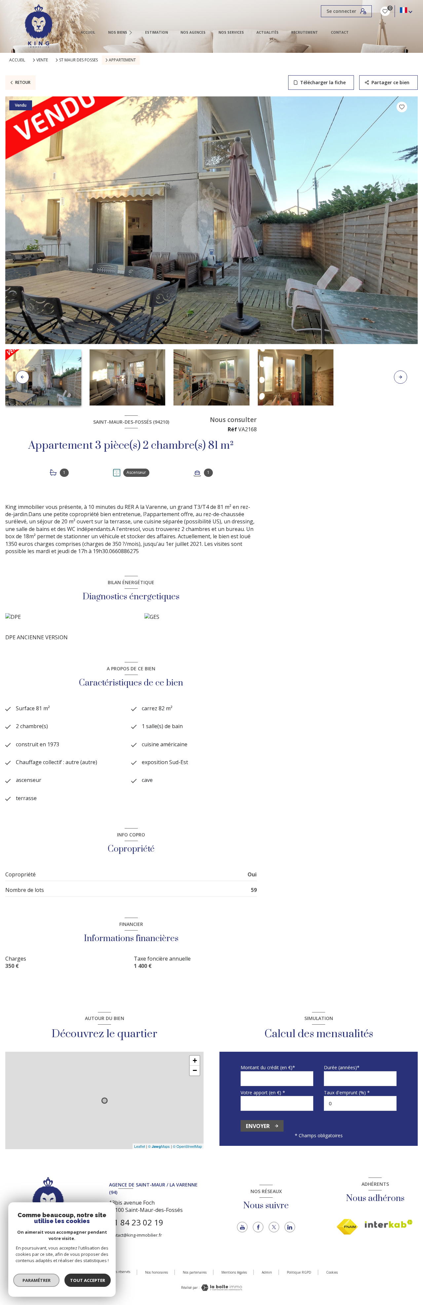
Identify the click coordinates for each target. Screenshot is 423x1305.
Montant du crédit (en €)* (268, 1067)
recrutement (304, 32)
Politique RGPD (299, 1272)
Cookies (332, 1273)
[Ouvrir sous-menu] (131, 32)
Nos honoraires (156, 1272)
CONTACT (340, 32)
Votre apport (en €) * (263, 1092)
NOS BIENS (117, 32)
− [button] (195, 1070)
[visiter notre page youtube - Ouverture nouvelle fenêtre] (242, 1227)
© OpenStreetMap (187, 1146)
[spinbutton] (360, 1103)
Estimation (156, 32)
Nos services (231, 32)
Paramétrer (36, 1280)
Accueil (88, 32)
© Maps (159, 1146)
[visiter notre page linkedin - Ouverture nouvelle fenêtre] (290, 1227)
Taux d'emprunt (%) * (347, 1092)
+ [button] (195, 1060)
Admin (267, 1272)
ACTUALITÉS (267, 32)
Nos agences (193, 32)
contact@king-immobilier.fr (135, 1235)
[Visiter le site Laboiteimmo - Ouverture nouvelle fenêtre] (221, 1288)
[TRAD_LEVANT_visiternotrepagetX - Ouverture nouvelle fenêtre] (274, 1227)
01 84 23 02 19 (136, 1222)
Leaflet (139, 1146)
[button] (400, 377)
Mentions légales (234, 1272)
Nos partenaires (195, 1272)
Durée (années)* (342, 1067)
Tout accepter (87, 1280)
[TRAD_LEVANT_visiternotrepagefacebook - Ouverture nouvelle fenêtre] (258, 1227)
